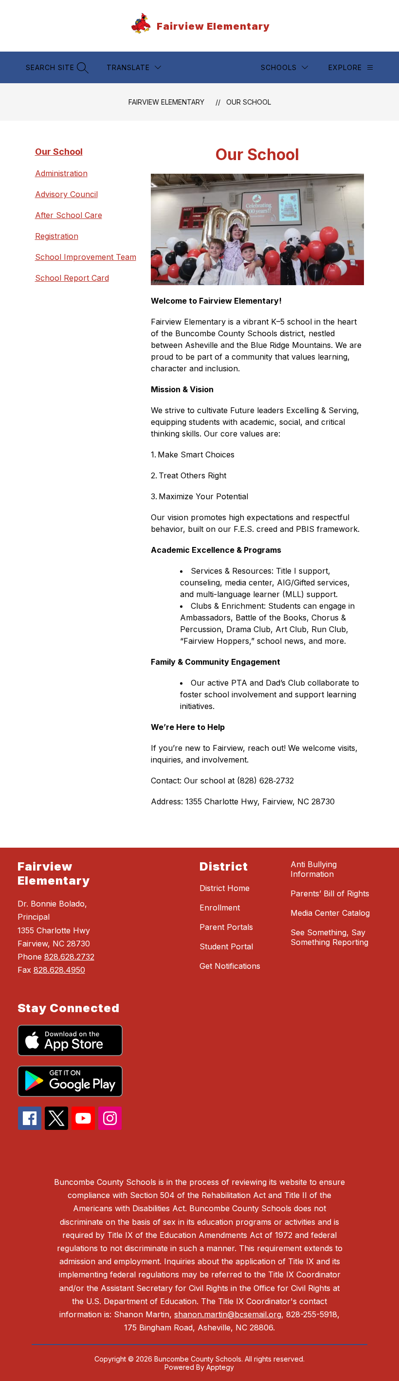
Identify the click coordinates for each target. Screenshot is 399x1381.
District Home (225, 888)
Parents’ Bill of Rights (329, 893)
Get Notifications (230, 966)
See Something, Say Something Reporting (329, 937)
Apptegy (220, 1367)
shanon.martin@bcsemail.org (227, 1314)
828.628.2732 (69, 957)
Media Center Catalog (330, 913)
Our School (248, 102)
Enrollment (220, 907)
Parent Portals (226, 927)
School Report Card (72, 278)
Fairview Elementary (166, 102)
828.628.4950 (59, 970)
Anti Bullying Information (313, 869)
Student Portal (226, 946)
